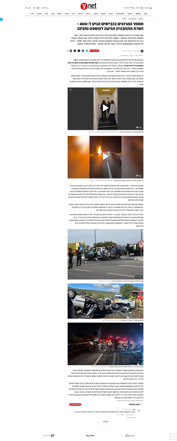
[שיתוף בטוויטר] (79, 51)
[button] (124, 7)
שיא (136, 55)
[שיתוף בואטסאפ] (87, 51)
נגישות (35, 7)
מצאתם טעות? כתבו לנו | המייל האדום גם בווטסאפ (130, 400)
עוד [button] (32, 14)
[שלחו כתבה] (75, 51)
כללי (124, 19)
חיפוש (43, 7)
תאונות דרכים (124, 55)
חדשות (141, 19)
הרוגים (131, 55)
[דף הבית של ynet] (88, 9)
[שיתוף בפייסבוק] (83, 51)
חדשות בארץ (132, 19)
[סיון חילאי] (141, 51)
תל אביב (127, 7)
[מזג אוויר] (133, 8)
